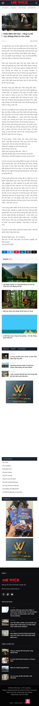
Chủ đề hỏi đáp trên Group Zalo (12, 492)
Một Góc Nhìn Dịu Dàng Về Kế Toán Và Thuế (18, 311)
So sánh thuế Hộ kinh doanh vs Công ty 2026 (22, 660)
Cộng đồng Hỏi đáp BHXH (10, 489)
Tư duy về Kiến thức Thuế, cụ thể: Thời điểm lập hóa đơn (23, 357)
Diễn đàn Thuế (7, 469)
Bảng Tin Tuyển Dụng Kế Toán (19, 667)
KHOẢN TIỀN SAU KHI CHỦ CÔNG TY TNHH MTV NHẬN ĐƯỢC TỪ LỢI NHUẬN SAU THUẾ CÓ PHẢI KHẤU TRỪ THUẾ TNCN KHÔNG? (23, 613)
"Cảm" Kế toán (22, 7)
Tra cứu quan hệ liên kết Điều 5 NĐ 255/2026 (21, 677)
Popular (6, 349)
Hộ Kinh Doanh (7, 472)
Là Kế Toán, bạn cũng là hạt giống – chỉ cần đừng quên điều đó (20, 337)
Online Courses (19, 703)
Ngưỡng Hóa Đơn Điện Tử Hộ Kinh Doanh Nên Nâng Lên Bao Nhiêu (21, 366)
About (11, 703)
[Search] (36, 3)
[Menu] (3, 3)
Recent (13, 349)
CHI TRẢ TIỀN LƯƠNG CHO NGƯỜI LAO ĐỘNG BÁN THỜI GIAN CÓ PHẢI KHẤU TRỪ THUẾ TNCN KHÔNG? (23, 624)
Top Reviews (22, 349)
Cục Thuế (5, 462)
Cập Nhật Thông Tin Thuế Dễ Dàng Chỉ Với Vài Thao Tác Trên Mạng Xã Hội (19, 285)
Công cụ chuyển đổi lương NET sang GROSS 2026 (21, 651)
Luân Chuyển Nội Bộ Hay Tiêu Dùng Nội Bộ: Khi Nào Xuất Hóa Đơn (23, 375)
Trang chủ (13, 7)
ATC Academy (6, 466)
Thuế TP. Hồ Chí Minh (9, 479)
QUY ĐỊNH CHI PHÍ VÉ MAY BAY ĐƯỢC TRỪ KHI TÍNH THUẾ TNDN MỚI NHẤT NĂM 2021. (22, 635)
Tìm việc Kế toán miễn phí (10, 485)
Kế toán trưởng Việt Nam (10, 482)
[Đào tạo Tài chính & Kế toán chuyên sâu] (19, 3)
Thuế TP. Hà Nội (7, 475)
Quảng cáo (7, 499)
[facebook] (19, 392)
